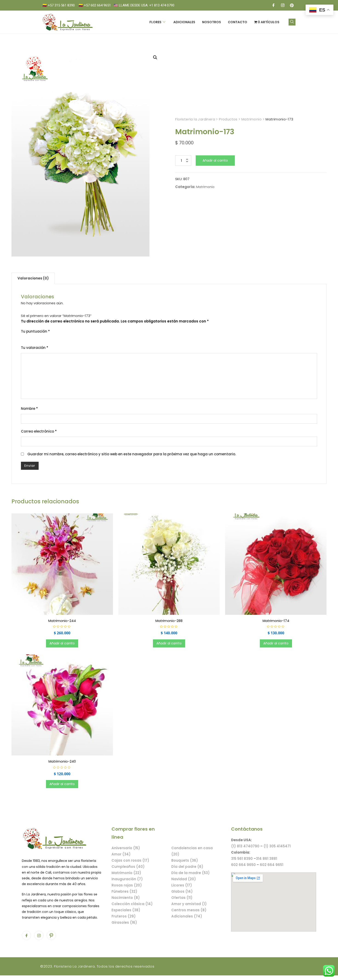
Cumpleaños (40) (128, 866)
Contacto (237, 22)
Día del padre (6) (187, 866)
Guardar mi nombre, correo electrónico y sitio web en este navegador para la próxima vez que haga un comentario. (131, 454)
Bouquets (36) (184, 860)
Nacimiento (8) (126, 897)
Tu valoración (34, 347)
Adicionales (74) (186, 916)
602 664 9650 (243, 864)
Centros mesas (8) (188, 910)
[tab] (33, 278)
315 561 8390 (242, 858)
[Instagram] (282, 5)
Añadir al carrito (215, 160)
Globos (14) (182, 891)
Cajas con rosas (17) (130, 860)
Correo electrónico (39, 431)
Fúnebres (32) (124, 891)
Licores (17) (181, 885)
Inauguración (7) (127, 879)
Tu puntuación (35, 331)
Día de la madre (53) (190, 872)
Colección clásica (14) (132, 903)
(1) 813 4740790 (245, 846)
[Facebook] (273, 5)
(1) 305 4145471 (277, 846)
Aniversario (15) (126, 848)
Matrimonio (205, 187)
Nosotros (211, 22)
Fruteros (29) (124, 916)
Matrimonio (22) (126, 872)
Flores (155, 22)
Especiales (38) (126, 910)
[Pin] (291, 5)
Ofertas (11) (181, 897)
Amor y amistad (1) (189, 903)
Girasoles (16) (124, 922)
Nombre (29, 408)
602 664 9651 (271, 864)
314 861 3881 (266, 858)
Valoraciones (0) (33, 278)
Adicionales (184, 22)
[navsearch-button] (292, 22)
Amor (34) (121, 854)
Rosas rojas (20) (127, 885)
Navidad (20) (183, 879)
